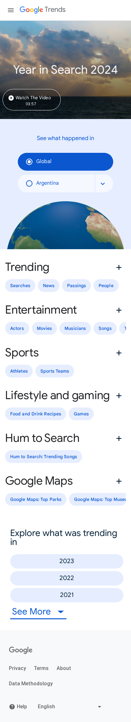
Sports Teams (54, 371)
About (64, 668)
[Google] (21, 650)
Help (22, 706)
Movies (44, 328)
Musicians (75, 328)
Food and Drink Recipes (35, 414)
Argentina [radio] (47, 183)
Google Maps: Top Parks (35, 499)
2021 (67, 595)
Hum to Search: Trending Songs (43, 456)
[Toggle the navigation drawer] (10, 10)
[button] (65, 267)
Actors (17, 328)
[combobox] (104, 183)
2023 (66, 561)
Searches (20, 285)
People (106, 285)
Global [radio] (44, 161)
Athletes (19, 371)
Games (81, 414)
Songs (105, 328)
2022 (66, 578)
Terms (41, 668)
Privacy (17, 668)
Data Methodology (31, 684)
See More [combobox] (32, 611)
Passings (76, 285)
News (48, 285)
